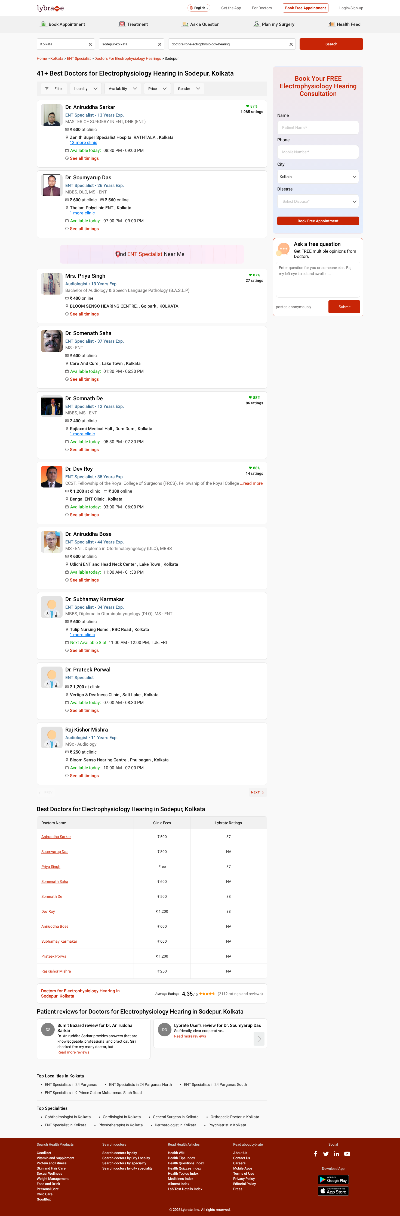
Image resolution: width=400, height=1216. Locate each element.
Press (237, 1189)
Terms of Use (243, 1173)
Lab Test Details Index (185, 1189)
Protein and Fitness (52, 1163)
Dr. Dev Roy (79, 468)
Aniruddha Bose (54, 926)
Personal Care (48, 1189)
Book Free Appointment (305, 8)
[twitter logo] (326, 1156)
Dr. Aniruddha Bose (88, 534)
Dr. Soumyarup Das (88, 177)
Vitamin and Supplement (55, 1158)
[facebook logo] (315, 1156)
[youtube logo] (347, 1156)
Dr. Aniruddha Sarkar (90, 107)
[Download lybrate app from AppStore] (333, 1195)
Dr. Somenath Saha (88, 333)
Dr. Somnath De (84, 398)
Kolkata (56, 58)
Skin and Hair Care (51, 1168)
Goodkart (44, 1153)
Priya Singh (50, 866)
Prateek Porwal (54, 956)
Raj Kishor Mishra (86, 729)
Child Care (45, 1194)
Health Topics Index (183, 1173)
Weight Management (53, 1179)
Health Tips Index (181, 1158)
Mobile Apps (243, 1168)
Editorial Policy (244, 1184)
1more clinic (82, 212)
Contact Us (241, 1158)
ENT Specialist (79, 58)
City (281, 164)
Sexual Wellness (49, 1173)
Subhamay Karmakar (59, 941)
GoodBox (44, 1199)
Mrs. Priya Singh (85, 276)
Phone (283, 139)
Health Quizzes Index (184, 1168)
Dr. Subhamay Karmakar (94, 599)
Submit (344, 307)
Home (42, 58)
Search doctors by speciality (124, 1163)
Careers (239, 1163)
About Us (240, 1153)
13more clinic (83, 142)
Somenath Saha (54, 881)
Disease (285, 189)
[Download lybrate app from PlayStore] (333, 1183)
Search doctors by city (119, 1153)
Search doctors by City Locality (126, 1158)
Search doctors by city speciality (127, 1168)
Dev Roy (48, 911)
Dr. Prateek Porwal (87, 669)
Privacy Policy (244, 1179)
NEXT (255, 792)
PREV (48, 792)
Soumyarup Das (54, 851)
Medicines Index (180, 1179)
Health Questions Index (186, 1163)
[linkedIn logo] (336, 1156)
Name (283, 115)
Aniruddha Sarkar (56, 836)
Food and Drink (48, 1184)
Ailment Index (178, 1184)
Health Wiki (176, 1153)
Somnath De (51, 896)
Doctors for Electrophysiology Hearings (127, 58)
